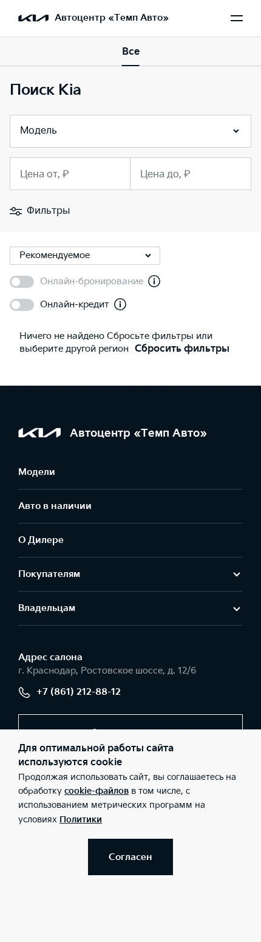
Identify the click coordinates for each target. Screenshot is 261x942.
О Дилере (41, 540)
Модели (36, 472)
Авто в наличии (55, 506)
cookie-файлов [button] (96, 791)
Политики (80, 819)
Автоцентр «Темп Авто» (112, 18)
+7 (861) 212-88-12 (78, 692)
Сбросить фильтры (182, 349)
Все (131, 52)
